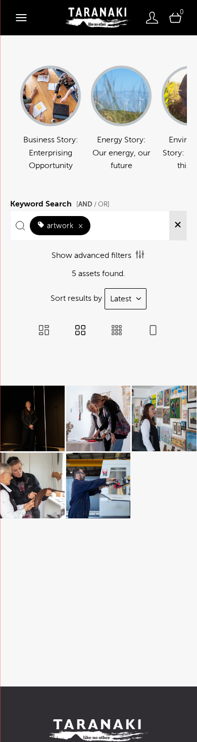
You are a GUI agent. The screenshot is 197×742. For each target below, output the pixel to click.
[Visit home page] (98, 17)
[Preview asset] (32, 418)
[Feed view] (153, 331)
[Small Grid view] (117, 331)
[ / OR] (93, 204)
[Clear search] (177, 225)
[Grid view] (80, 331)
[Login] (152, 17)
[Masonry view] (44, 331)
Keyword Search (60, 202)
